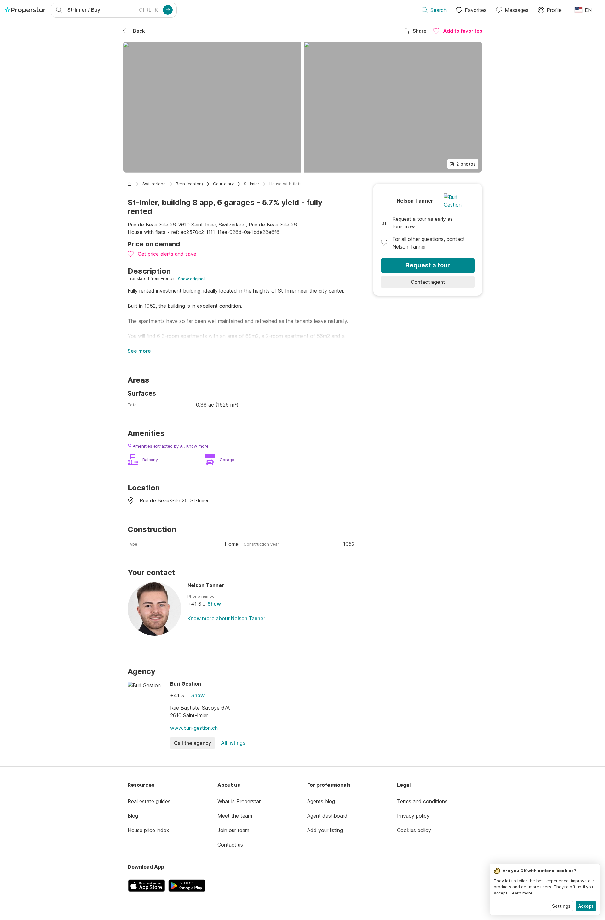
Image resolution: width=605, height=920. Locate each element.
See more (139, 351)
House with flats (285, 183)
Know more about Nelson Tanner (226, 618)
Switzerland (154, 183)
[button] (212, 107)
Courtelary (223, 183)
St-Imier (251, 183)
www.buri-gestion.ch (194, 728)
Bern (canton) (189, 183)
